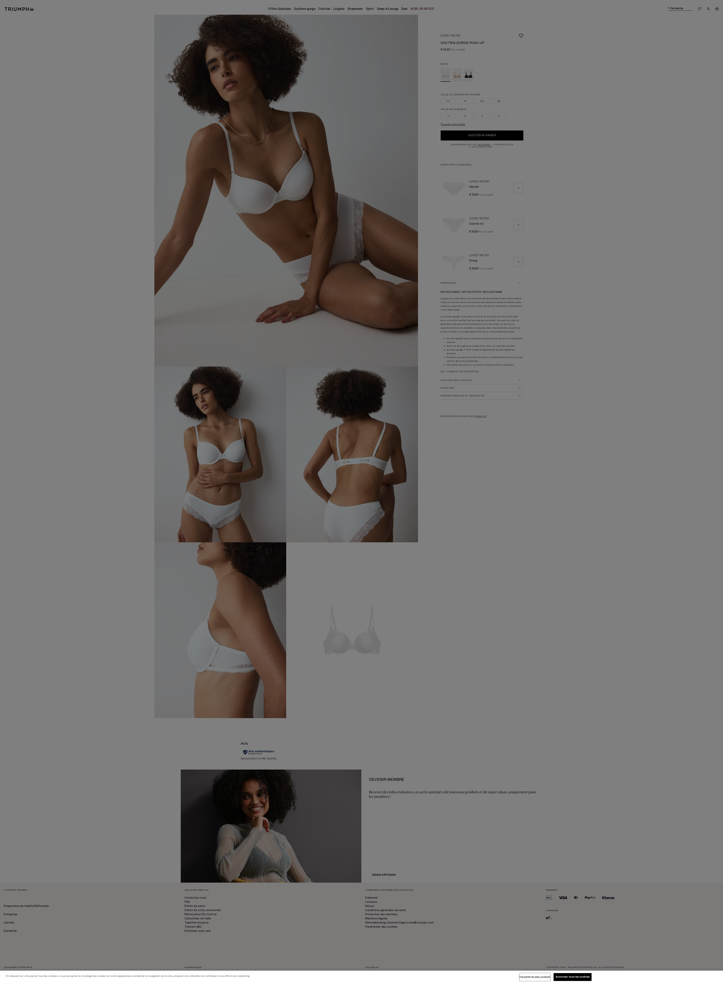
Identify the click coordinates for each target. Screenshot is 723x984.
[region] (361, 977)
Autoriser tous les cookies (573, 977)
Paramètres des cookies (534, 977)
